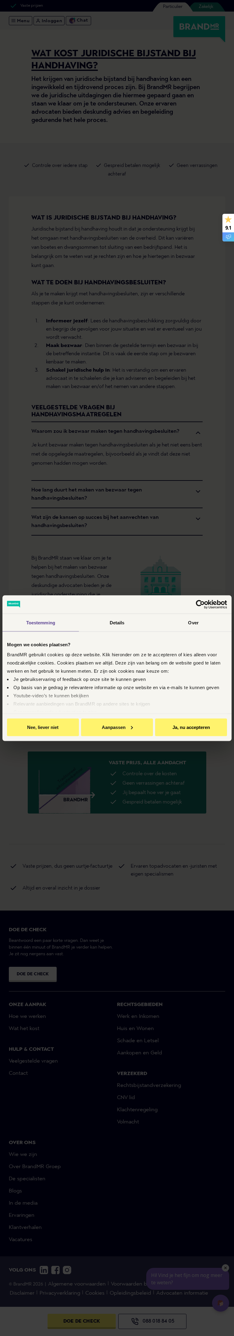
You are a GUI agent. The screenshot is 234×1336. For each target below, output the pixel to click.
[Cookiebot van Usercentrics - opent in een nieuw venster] (200, 604)
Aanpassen (114, 727)
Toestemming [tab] (40, 622)
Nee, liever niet (42, 727)
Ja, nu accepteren (191, 727)
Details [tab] (117, 622)
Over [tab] (193, 622)
